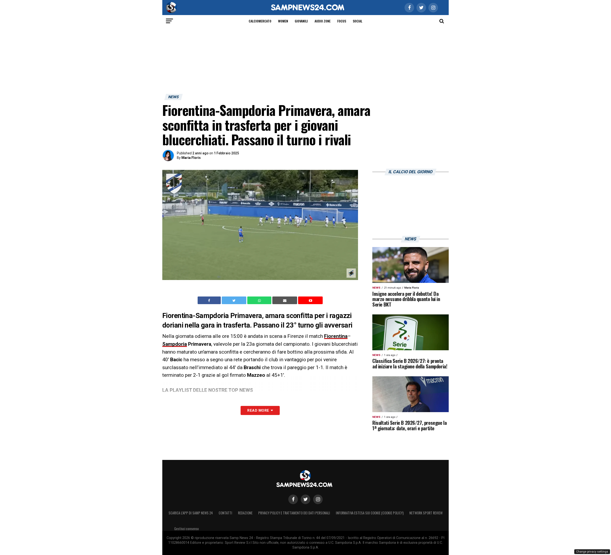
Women (283, 20)
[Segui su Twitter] (305, 499)
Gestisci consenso (186, 528)
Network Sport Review (425, 512)
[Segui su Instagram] (318, 499)
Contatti (225, 512)
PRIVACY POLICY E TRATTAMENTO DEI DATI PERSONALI (294, 512)
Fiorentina (336, 336)
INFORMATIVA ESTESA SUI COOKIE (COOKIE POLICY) (370, 512)
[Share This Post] (260, 300)
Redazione (245, 512)
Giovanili (301, 20)
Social (357, 20)
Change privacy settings (592, 551)
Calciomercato (260, 20)
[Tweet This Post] (234, 300)
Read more (258, 410)
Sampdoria (174, 344)
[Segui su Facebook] (293, 499)
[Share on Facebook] (210, 300)
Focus (341, 20)
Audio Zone (323, 20)
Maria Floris (191, 158)
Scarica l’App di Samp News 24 (191, 512)
